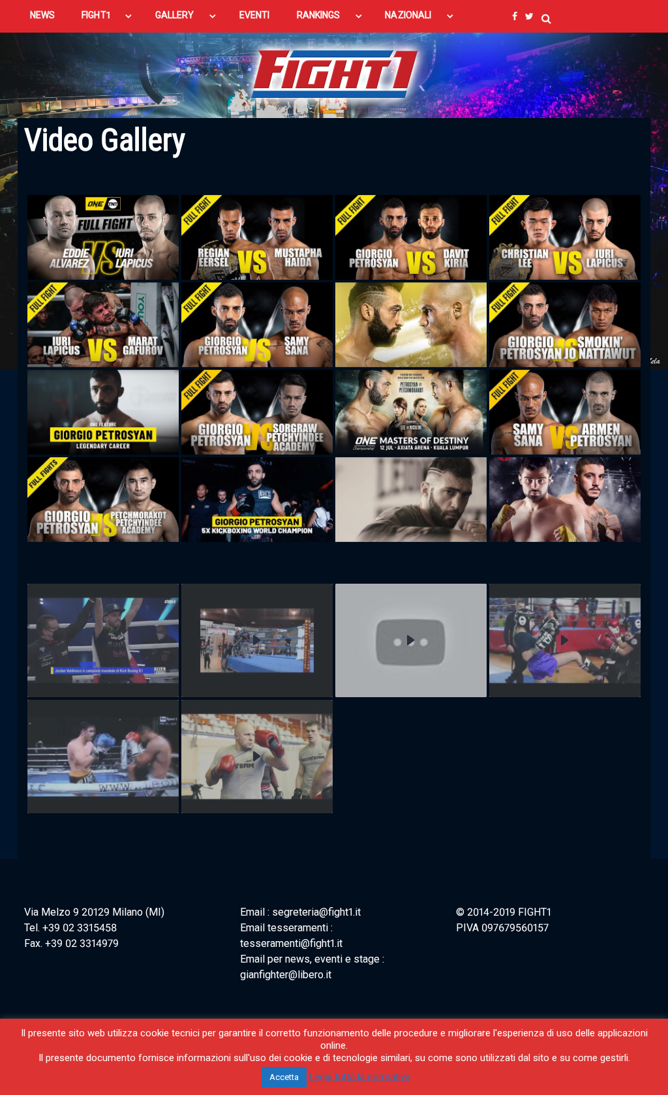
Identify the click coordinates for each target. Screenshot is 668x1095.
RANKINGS (319, 15)
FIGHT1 (96, 15)
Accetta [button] (284, 1077)
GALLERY (174, 15)
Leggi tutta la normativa (359, 1077)
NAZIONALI (408, 15)
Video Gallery (104, 139)
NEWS (42, 15)
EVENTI (254, 15)
